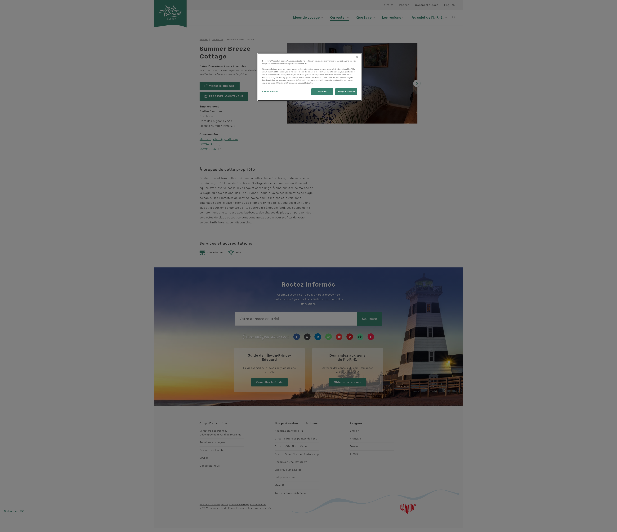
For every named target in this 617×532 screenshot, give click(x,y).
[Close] (357, 57)
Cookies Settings (270, 91)
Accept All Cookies (346, 92)
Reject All (322, 92)
